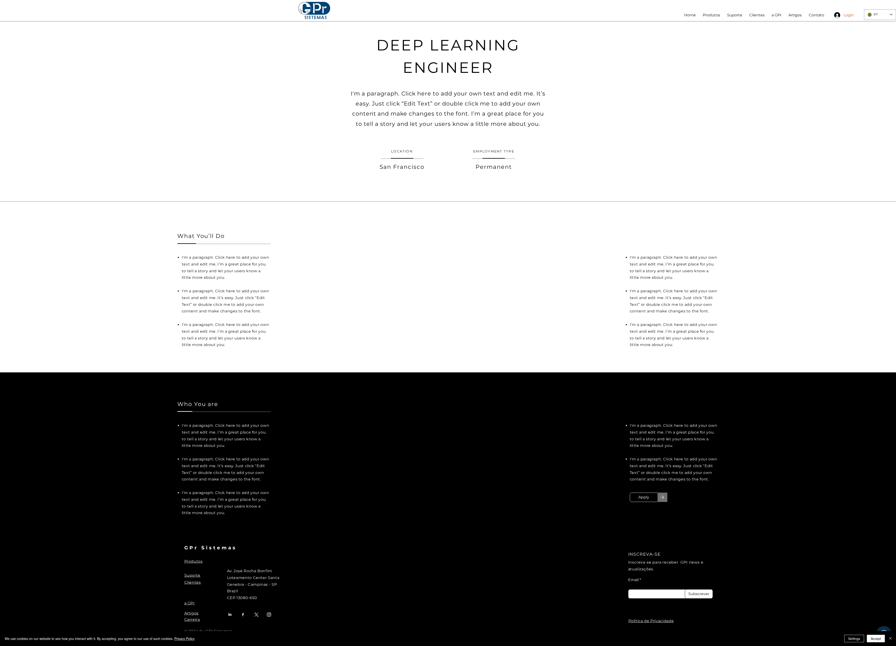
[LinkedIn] (230, 614)
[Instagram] (269, 614)
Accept (876, 638)
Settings (854, 638)
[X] (256, 614)
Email (633, 580)
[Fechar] (890, 638)
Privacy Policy (184, 638)
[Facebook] (243, 614)
